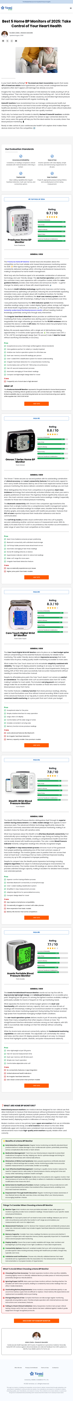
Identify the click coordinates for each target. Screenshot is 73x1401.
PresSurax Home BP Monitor (19, 241)
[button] (70, 8)
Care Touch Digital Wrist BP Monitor (20, 634)
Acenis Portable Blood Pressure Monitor (20, 974)
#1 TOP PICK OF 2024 (36, 199)
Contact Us (55, 1368)
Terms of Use (45, 1368)
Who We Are (18, 1368)
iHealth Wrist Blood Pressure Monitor (20, 802)
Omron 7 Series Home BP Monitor (20, 460)
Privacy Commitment (31, 1368)
